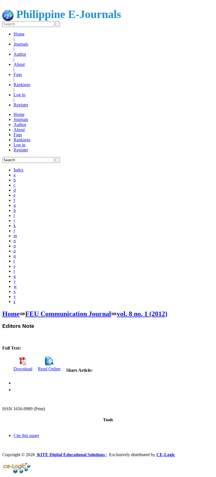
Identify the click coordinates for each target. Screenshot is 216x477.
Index (19, 169)
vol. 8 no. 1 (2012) (142, 313)
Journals (21, 44)
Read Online (49, 368)
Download (23, 368)
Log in (19, 94)
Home (19, 34)
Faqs (18, 74)
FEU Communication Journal (68, 313)
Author (20, 54)
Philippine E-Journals (67, 14)
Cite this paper (26, 435)
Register (21, 104)
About (19, 64)
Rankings (22, 84)
